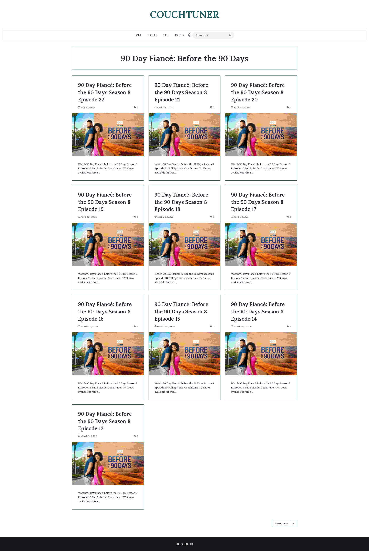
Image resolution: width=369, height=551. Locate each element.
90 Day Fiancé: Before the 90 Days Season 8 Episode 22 (105, 92)
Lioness (179, 35)
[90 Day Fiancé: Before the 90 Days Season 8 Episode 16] (108, 353)
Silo (165, 35)
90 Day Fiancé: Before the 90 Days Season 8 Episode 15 (181, 311)
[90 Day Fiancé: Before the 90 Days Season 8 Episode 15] (184, 353)
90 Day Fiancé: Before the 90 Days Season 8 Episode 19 (105, 201)
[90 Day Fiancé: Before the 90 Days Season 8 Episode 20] (261, 134)
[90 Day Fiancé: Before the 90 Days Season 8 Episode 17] (261, 244)
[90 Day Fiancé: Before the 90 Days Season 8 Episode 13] (108, 463)
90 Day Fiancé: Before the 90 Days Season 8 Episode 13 (105, 421)
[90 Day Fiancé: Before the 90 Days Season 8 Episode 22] (108, 134)
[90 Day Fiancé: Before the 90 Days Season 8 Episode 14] (261, 353)
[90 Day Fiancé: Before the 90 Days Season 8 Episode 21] (184, 134)
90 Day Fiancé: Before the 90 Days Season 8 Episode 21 (181, 92)
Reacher (152, 35)
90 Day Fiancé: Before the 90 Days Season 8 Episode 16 (105, 311)
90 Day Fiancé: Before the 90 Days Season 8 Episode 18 (181, 201)
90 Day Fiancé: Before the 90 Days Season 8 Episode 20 (258, 92)
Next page (281, 523)
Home (138, 35)
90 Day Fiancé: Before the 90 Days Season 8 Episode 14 (258, 311)
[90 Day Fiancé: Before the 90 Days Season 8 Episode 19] (108, 244)
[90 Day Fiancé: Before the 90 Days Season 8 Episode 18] (184, 244)
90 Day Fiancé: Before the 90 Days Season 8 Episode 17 (258, 201)
